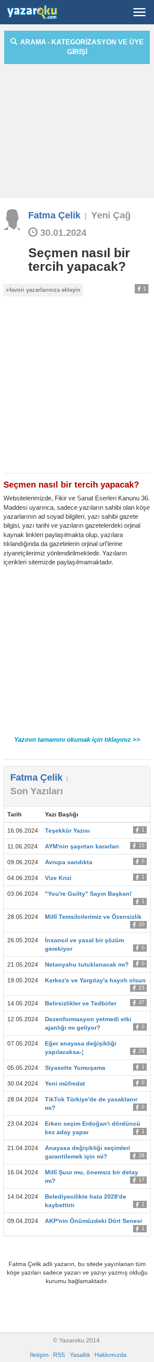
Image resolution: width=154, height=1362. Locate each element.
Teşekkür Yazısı (67, 830)
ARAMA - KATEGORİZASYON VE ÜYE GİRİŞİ (80, 46)
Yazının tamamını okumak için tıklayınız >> (77, 739)
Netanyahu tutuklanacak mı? (87, 964)
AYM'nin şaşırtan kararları (82, 846)
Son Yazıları (36, 791)
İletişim (39, 1354)
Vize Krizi (58, 877)
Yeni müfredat (65, 1083)
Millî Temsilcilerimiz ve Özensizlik (93, 916)
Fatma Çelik (54, 215)
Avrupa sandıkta (68, 862)
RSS (59, 1354)
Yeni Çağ (110, 215)
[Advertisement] (77, 134)
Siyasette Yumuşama (75, 1067)
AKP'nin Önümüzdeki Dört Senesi (93, 1220)
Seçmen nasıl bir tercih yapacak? (79, 259)
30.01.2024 (62, 232)
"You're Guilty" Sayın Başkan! (88, 893)
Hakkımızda (111, 1354)
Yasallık (80, 1354)
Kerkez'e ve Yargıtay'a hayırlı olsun (95, 980)
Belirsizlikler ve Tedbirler (80, 1003)
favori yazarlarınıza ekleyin (44, 290)
